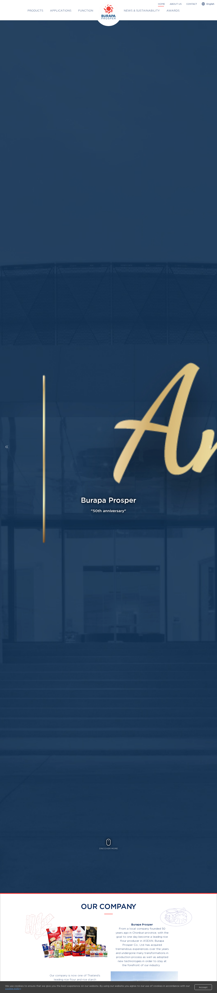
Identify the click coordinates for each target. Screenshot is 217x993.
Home (161, 4)
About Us (176, 4)
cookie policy (13, 988)
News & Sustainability (142, 10)
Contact (191, 4)
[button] (210, 447)
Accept (203, 987)
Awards (173, 10)
